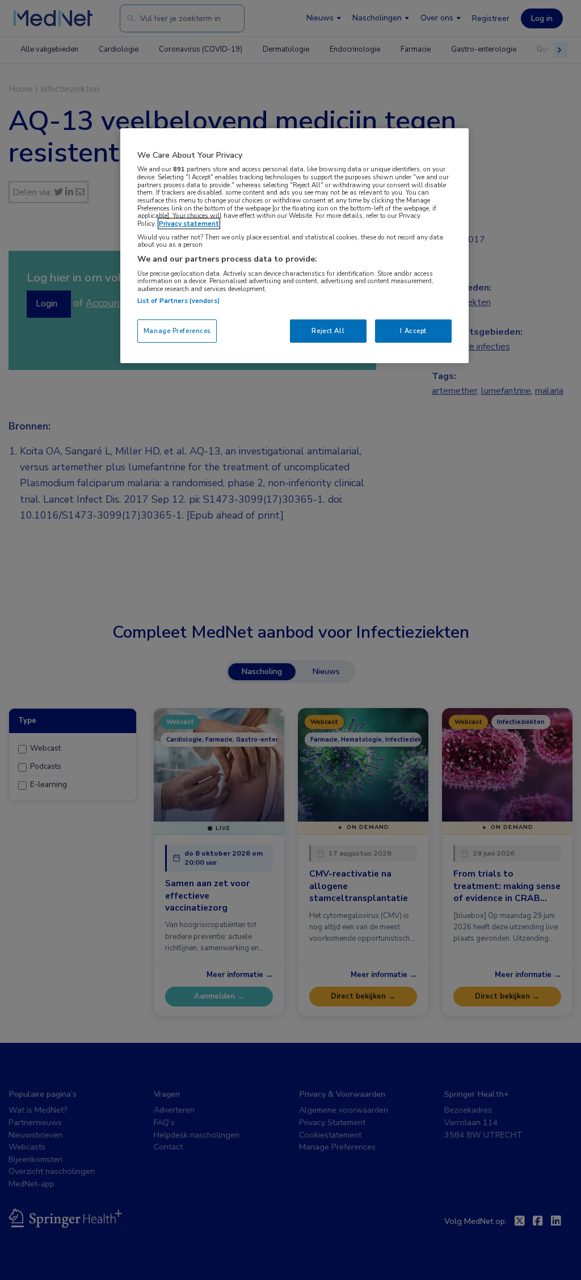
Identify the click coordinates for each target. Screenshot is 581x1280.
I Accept (413, 330)
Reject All (327, 330)
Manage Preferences (177, 330)
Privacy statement (189, 223)
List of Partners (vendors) (178, 300)
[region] (294, 246)
